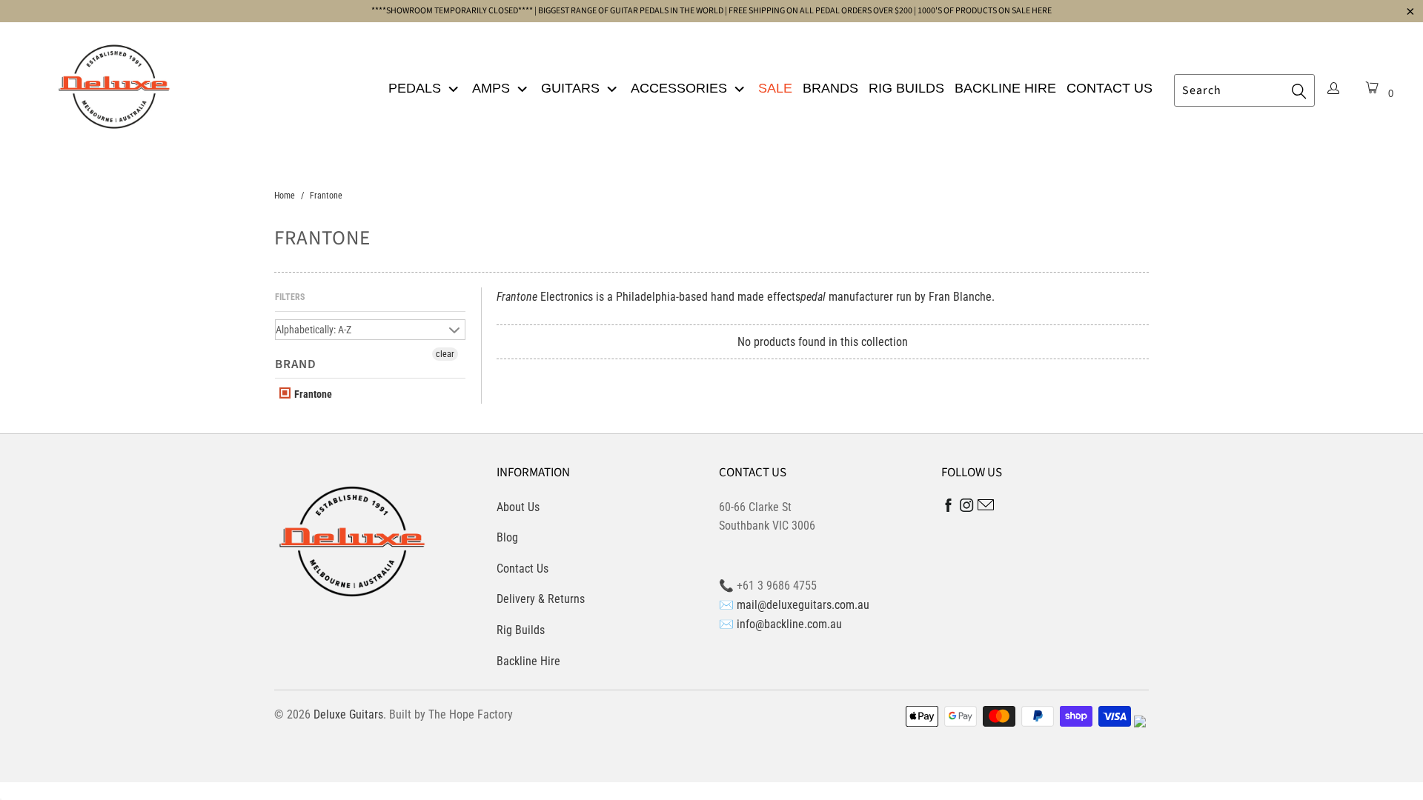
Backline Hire (1005, 88)
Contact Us (1109, 88)
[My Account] (1333, 89)
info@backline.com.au (789, 624)
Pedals (416, 88)
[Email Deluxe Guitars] (986, 507)
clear (445, 354)
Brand (295, 364)
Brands (830, 88)
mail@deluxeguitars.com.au (803, 605)
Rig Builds (906, 88)
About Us (518, 507)
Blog (507, 537)
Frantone (312, 394)
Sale (775, 88)
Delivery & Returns (541, 599)
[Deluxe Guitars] (114, 82)
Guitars (572, 88)
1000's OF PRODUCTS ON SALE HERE (985, 10)
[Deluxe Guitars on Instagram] (967, 508)
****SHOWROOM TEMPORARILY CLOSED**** (452, 10)
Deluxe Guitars (348, 714)
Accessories (681, 88)
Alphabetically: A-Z (313, 330)
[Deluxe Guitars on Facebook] (948, 508)
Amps (493, 88)
